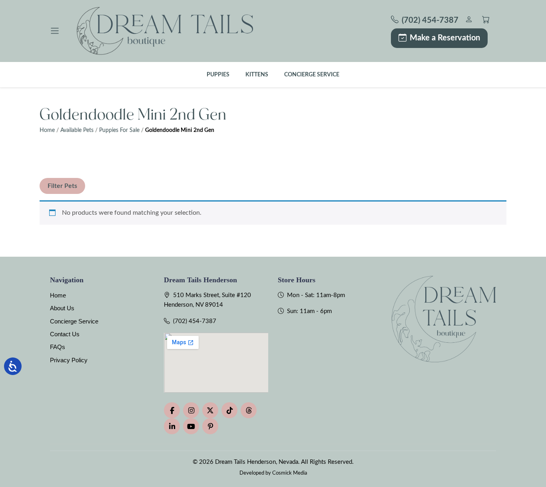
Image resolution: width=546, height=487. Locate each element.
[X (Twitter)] (210, 410)
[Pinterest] (210, 426)
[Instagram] (191, 410)
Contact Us (65, 334)
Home (47, 130)
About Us (62, 308)
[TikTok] (229, 410)
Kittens (256, 75)
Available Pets (77, 130)
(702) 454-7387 (194, 321)
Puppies (218, 75)
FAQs (57, 346)
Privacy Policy (69, 360)
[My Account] (468, 20)
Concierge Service (311, 75)
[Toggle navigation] (55, 31)
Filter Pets (62, 186)
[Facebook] (172, 410)
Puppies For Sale (119, 130)
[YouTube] (191, 426)
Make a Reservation (445, 38)
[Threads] (249, 410)
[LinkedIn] (172, 426)
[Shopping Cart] (486, 20)
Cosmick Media (289, 473)
